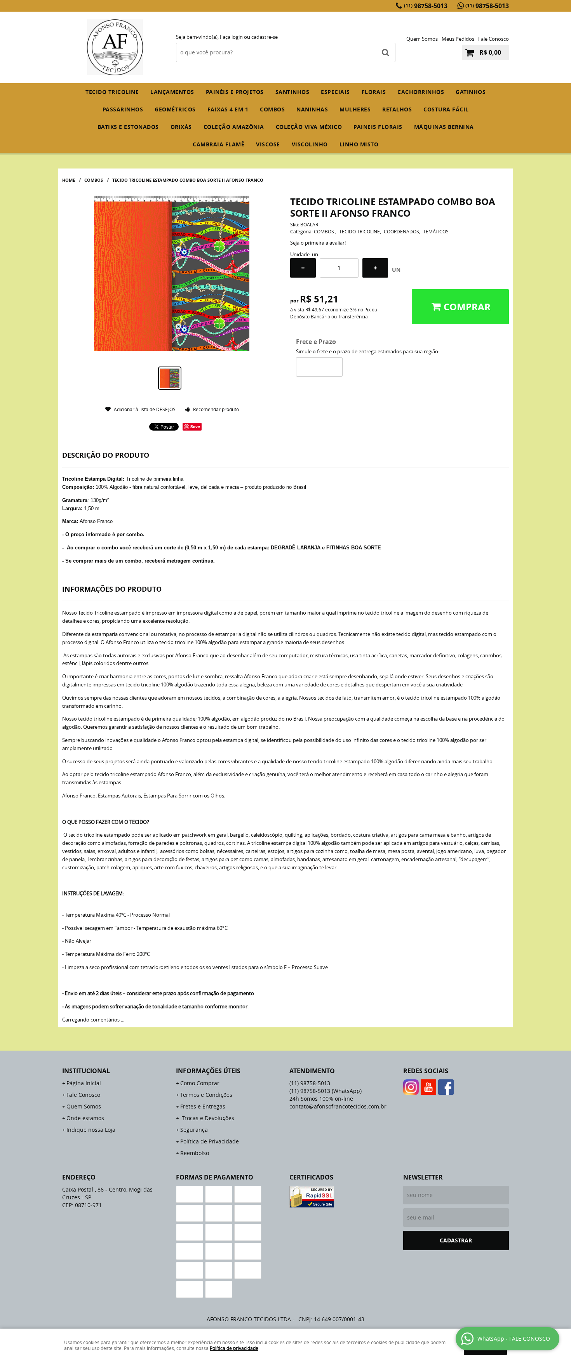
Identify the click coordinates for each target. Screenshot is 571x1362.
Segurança (194, 1129)
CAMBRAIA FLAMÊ (218, 144)
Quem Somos (422, 38)
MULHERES (355, 109)
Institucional (86, 1071)
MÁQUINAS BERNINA (444, 126)
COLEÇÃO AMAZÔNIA (234, 126)
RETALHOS (397, 109)
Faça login (231, 36)
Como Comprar (199, 1083)
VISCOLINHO (310, 144)
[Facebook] (446, 1087)
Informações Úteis (208, 1071)
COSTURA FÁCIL (446, 109)
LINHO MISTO (359, 144)
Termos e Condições (206, 1094)
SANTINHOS (292, 92)
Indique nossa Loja (90, 1129)
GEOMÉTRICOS (175, 109)
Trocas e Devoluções (207, 1118)
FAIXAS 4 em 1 (228, 109)
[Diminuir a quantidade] (303, 268)
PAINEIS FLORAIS (377, 126)
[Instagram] (411, 1087)
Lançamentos (172, 92)
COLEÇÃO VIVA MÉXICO (309, 126)
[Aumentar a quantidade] (375, 268)
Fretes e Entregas (202, 1106)
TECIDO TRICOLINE (112, 92)
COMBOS (272, 109)
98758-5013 (425, 6)
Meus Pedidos (458, 38)
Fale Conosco (493, 38)
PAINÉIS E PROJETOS (235, 92)
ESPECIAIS (335, 92)
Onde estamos (85, 1118)
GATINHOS (471, 92)
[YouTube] (428, 1087)
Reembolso (194, 1153)
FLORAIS (374, 92)
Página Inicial (83, 1083)
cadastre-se (264, 36)
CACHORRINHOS (420, 92)
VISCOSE (268, 144)
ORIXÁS (181, 126)
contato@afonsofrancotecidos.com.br (337, 1106)
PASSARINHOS (123, 109)
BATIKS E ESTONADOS (128, 126)
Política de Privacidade (209, 1141)
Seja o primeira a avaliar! (318, 242)
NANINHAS (312, 109)
